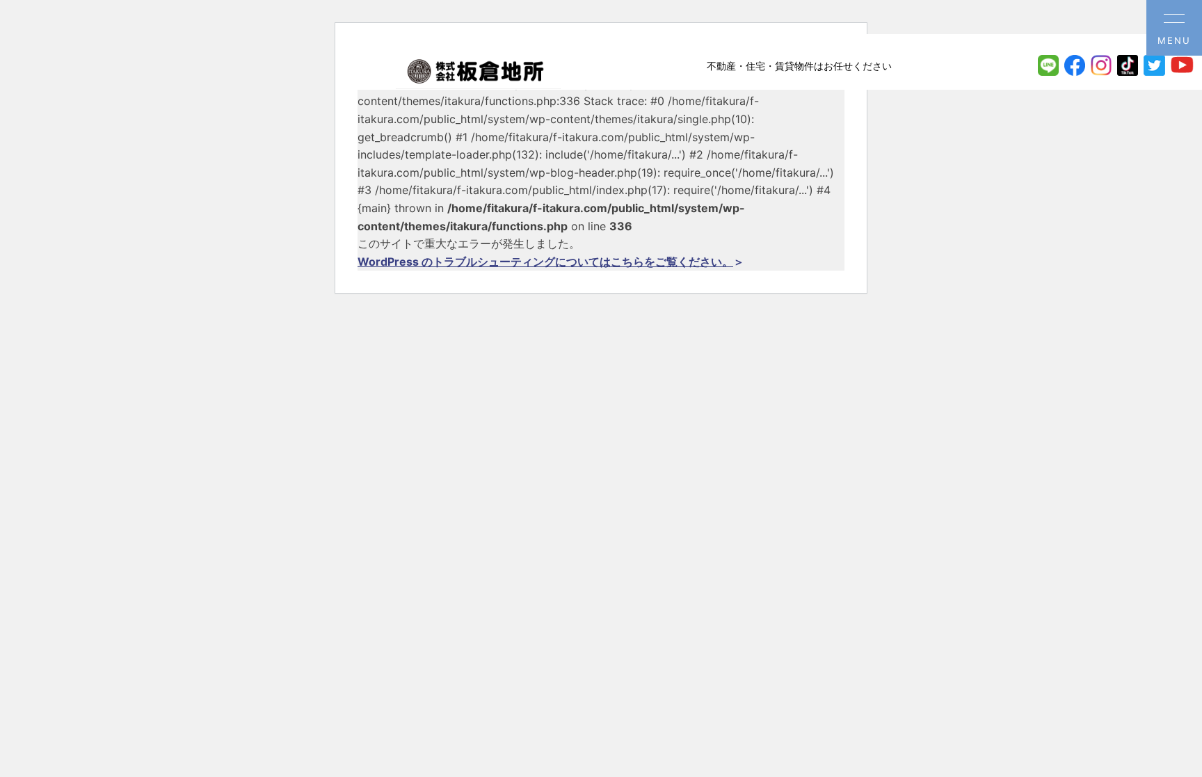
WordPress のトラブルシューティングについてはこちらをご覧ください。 (545, 262)
